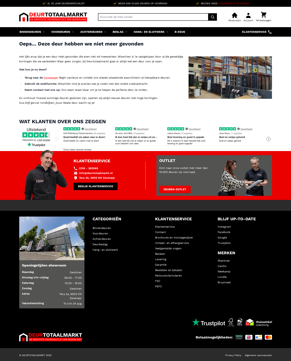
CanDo (222, 266)
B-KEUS (180, 31)
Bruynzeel (224, 282)
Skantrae (224, 260)
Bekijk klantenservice (95, 186)
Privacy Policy (233, 355)
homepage (50, 77)
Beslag (118, 31)
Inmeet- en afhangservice (172, 243)
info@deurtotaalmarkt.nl (96, 173)
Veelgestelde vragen (168, 248)
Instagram (224, 226)
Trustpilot (224, 243)
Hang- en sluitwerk (149, 31)
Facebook (224, 232)
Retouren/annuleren (168, 275)
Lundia (222, 277)
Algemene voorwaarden (258, 355)
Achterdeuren (91, 31)
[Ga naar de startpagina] (53, 17)
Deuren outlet (175, 189)
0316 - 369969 (88, 168)
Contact (160, 232)
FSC (157, 281)
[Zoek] (212, 17)
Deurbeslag (100, 244)
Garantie (160, 264)
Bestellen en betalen (168, 270)
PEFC (158, 286)
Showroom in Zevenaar (233, 3)
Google (222, 237)
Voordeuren (60, 31)
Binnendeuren (30, 31)
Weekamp (224, 271)
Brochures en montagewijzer (174, 237)
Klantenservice (254, 31)
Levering (160, 259)
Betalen (160, 253)
